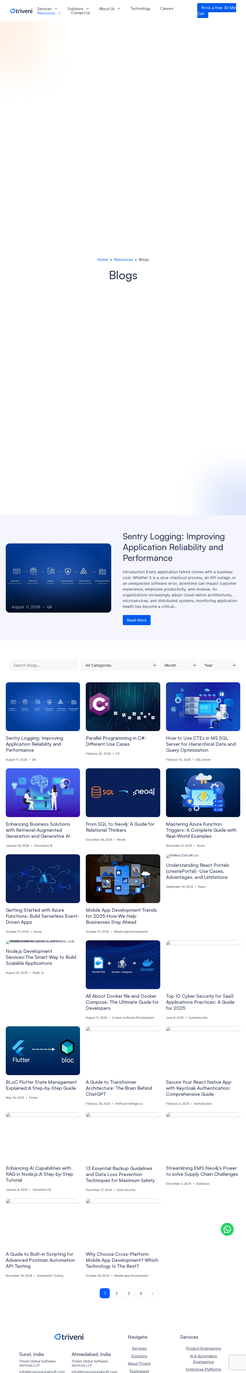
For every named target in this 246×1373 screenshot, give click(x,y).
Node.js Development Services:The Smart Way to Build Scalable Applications (41, 957)
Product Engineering (203, 1348)
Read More (137, 620)
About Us (107, 8)
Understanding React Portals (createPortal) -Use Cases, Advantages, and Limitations (197, 871)
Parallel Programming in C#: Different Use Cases (116, 741)
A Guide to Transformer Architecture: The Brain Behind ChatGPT (119, 1088)
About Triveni (139, 1363)
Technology (140, 8)
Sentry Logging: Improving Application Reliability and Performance (174, 547)
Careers (166, 8)
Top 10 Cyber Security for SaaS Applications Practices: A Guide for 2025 (200, 1002)
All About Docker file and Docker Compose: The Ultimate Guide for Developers (122, 1002)
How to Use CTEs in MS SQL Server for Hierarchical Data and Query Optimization (201, 744)
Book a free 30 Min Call (216, 10)
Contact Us (80, 13)
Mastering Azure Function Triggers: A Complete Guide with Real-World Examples (201, 830)
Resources (46, 13)
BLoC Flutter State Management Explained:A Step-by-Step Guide (41, 1085)
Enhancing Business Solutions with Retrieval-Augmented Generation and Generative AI (38, 830)
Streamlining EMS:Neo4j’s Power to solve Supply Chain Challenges (202, 1171)
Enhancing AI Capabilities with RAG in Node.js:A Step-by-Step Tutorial (39, 1174)
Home (102, 259)
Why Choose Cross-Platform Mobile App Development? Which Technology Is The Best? (122, 1260)
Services (44, 8)
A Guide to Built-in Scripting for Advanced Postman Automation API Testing (40, 1260)
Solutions (75, 8)
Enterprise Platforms (203, 1369)
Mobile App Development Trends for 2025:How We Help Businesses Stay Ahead (121, 916)
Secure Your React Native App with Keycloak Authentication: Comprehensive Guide (198, 1088)
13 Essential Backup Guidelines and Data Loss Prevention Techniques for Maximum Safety (120, 1174)
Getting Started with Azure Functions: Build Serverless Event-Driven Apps (42, 916)
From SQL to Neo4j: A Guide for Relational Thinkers (120, 827)
